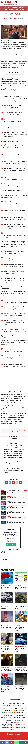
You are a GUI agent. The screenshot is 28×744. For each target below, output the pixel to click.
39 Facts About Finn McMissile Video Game (21, 649)
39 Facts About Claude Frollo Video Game (7, 649)
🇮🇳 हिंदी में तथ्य (5, 719)
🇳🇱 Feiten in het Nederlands (8, 724)
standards (13, 455)
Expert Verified (9, 18)
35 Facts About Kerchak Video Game (21, 669)
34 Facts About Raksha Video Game (16, 522)
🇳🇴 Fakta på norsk (8, 715)
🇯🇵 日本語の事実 (8, 720)
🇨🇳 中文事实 (13, 729)
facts (24, 59)
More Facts (11, 708)
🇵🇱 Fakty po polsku (20, 724)
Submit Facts (4, 708)
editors (21, 457)
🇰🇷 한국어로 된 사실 (18, 720)
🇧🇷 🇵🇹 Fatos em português (18, 712)
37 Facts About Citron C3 (5, 607)
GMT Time (3, 556)
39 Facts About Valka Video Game (6, 669)
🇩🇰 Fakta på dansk (8, 714)
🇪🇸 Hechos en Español (19, 710)
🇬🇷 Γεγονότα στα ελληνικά (19, 717)
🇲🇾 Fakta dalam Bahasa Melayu (13, 722)
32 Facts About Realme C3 (5, 588)
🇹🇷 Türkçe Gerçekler (20, 727)
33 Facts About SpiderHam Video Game (6, 690)
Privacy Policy (23, 707)
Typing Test (4, 559)
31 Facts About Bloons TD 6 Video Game (20, 629)
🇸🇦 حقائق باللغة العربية (6, 717)
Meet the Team (20, 703)
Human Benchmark (5, 563)
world (8, 67)
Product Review (6, 705)
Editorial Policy (11, 703)
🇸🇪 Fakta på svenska (18, 714)
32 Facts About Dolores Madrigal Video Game (6, 627)
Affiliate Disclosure (5, 707)
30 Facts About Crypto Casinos (15, 493)
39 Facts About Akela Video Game (20, 689)
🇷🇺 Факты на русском (18, 726)
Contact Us (14, 705)
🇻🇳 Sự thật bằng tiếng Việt (8, 727)
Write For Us (21, 705)
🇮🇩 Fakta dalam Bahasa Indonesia (17, 719)
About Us (5, 703)
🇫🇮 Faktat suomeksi (18, 715)
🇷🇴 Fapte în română (7, 726)
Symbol (3, 552)
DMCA (12, 707)
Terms (16, 707)
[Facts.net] (9, 2)
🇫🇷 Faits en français (7, 710)
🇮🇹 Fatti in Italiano (6, 712)
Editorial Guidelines (19, 18)
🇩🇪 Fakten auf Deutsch (20, 708)
